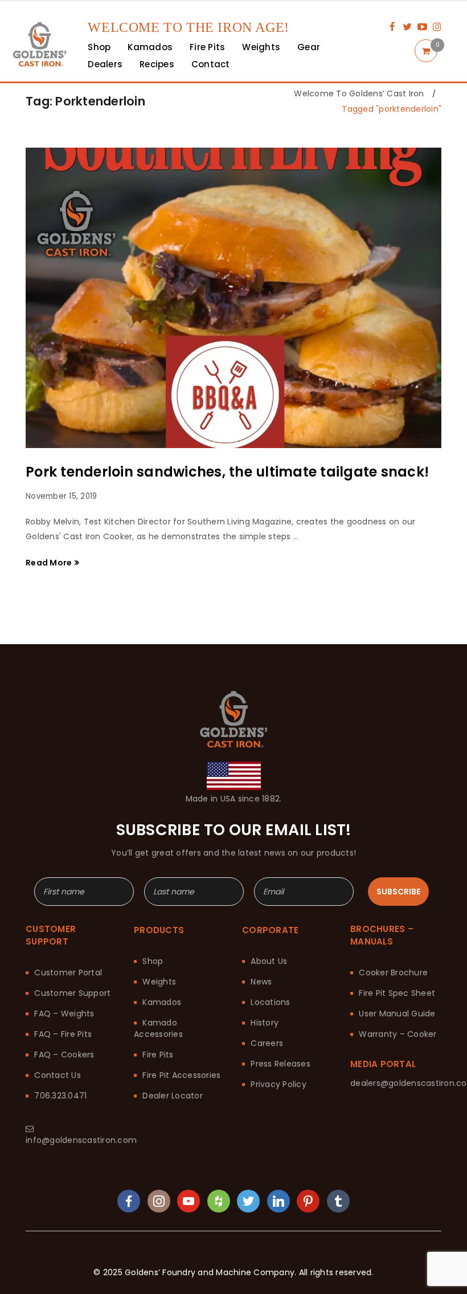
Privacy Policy (278, 1084)
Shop (152, 961)
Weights (159, 981)
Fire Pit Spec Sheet (397, 993)
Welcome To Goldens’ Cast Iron (359, 93)
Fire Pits (157, 1054)
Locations (270, 1002)
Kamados (161, 1002)
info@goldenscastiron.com (81, 1140)
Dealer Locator (172, 1095)
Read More (49, 562)
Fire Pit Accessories (181, 1075)
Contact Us (57, 1075)
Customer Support (72, 993)
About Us (269, 961)
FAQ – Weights (64, 1013)
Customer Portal (68, 972)
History (264, 1022)
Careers (267, 1043)
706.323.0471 (60, 1095)
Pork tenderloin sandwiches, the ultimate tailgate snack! (227, 471)
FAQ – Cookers (64, 1054)
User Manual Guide (397, 1013)
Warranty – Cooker (397, 1034)
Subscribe (398, 891)
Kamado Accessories (158, 1028)
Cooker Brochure (393, 972)
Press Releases (280, 1063)
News (261, 981)
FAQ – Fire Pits (63, 1034)
